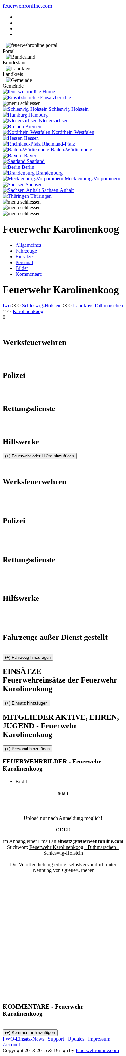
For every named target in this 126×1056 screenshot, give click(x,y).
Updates (76, 1039)
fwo (7, 305)
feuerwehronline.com (27, 6)
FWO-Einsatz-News (23, 1039)
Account (11, 1044)
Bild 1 (24, 781)
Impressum (99, 1039)
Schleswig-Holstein (42, 305)
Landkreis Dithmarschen (98, 305)
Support (56, 1039)
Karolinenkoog (28, 311)
